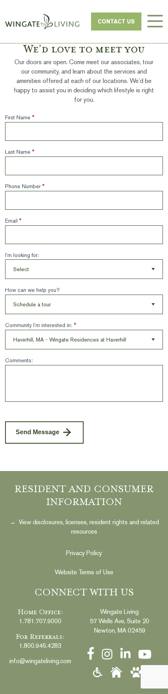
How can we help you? (32, 290)
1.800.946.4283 (40, 645)
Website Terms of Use (84, 572)
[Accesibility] (97, 672)
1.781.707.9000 (40, 621)
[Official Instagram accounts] (107, 654)
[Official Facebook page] (91, 653)
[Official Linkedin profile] (125, 654)
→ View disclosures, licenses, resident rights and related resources (84, 526)
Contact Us (116, 21)
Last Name (19, 152)
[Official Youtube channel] (144, 654)
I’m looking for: (22, 255)
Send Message (37, 432)
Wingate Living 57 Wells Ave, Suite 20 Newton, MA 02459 (119, 621)
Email (13, 221)
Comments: (19, 360)
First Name (19, 117)
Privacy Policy (84, 553)
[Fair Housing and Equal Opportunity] (116, 672)
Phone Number (25, 186)
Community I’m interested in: (40, 325)
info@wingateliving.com (40, 661)
